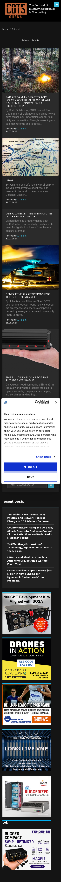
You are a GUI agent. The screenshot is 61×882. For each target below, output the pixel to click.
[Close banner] (56, 402)
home (5, 29)
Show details (43, 456)
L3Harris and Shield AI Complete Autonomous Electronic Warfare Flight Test (27, 561)
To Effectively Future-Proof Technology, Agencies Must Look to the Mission (29, 547)
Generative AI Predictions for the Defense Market (28, 296)
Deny (30, 477)
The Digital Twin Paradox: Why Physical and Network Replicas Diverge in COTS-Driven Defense (28, 518)
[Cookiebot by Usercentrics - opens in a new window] (36, 402)
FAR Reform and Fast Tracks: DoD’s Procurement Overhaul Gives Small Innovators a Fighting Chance (28, 102)
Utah (9, 180)
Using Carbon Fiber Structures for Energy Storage (29, 215)
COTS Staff (22, 128)
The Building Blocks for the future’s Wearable (27, 379)
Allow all (30, 466)
